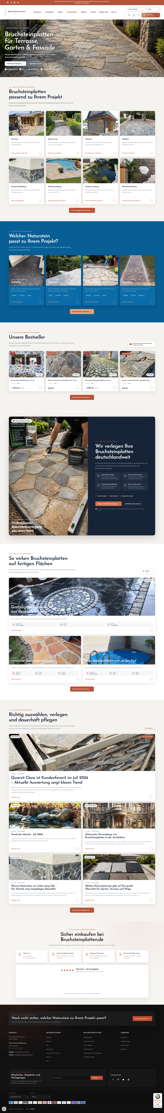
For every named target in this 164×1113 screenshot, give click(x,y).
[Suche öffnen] (129, 15)
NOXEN (32, 1109)
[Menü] (161, 1094)
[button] (37, 12)
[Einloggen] (134, 15)
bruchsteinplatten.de (18, 1109)
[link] (82, 210)
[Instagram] (118, 1079)
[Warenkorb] (139, 15)
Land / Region (12, 1093)
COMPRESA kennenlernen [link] (133, 504)
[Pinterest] (128, 1079)
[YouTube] (123, 1079)
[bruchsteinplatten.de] (15, 12)
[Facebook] (113, 1079)
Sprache (32, 1093)
